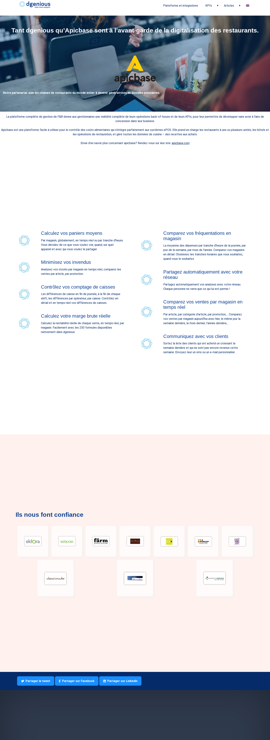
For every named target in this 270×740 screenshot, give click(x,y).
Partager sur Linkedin (122, 681)
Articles (229, 5)
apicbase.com (181, 143)
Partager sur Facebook (78, 681)
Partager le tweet (38, 681)
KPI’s (208, 5)
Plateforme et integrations (180, 5)
